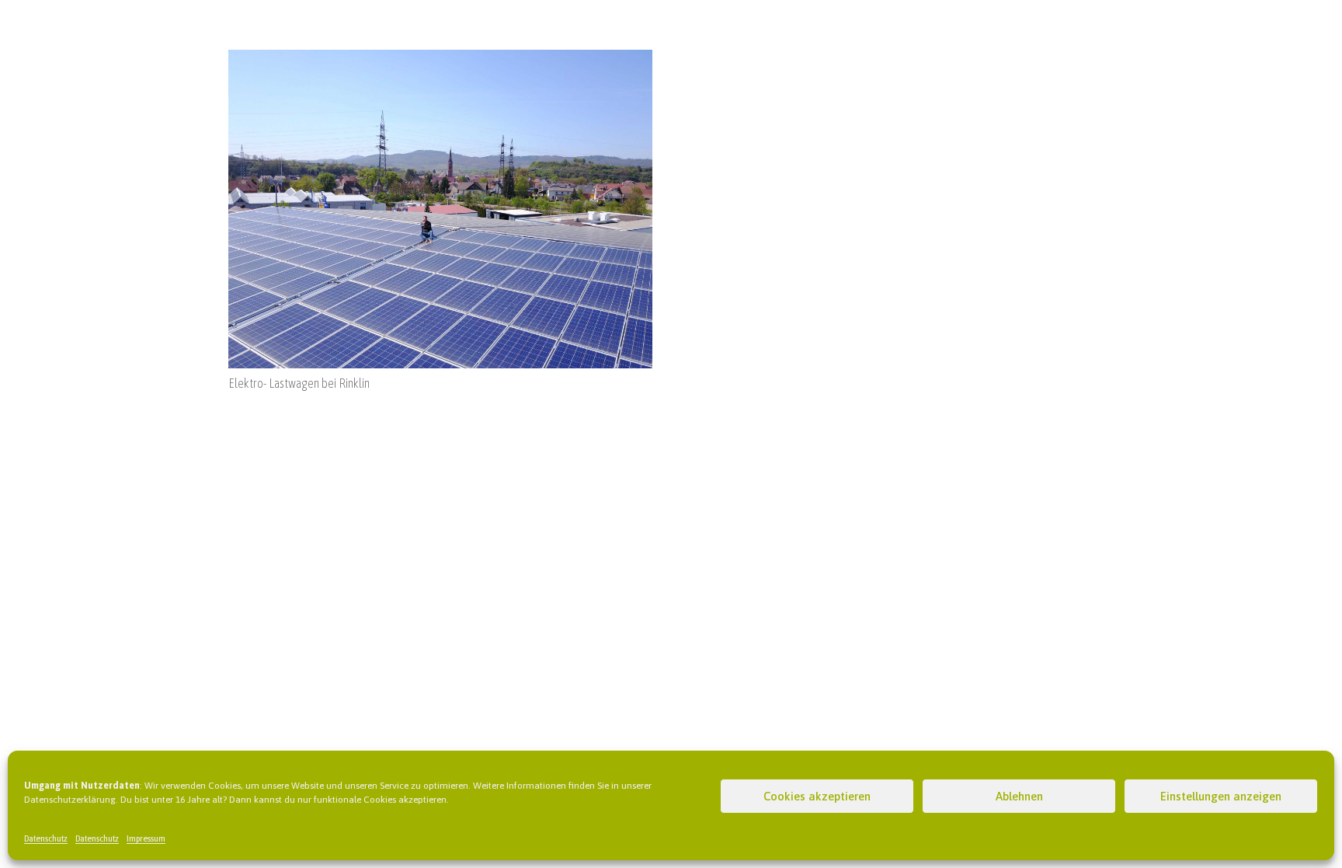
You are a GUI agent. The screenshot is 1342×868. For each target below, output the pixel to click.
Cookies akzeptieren (817, 796)
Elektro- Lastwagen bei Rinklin (299, 383)
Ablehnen (1019, 796)
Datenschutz (46, 838)
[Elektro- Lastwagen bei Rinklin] (440, 59)
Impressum (146, 838)
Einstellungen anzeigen (1220, 796)
